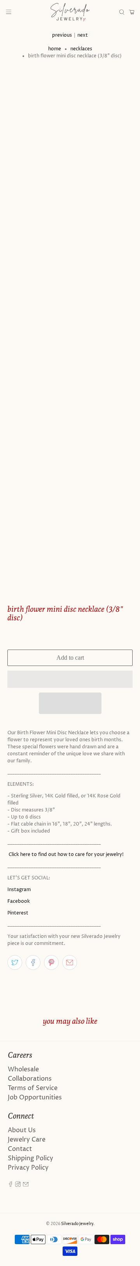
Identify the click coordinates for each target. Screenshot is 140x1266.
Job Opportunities (35, 1097)
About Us (22, 1130)
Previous (62, 35)
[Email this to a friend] (69, 962)
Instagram (19, 889)
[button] (70, 679)
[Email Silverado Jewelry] (25, 1185)
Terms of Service (33, 1088)
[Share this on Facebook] (33, 962)
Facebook (18, 901)
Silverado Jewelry (77, 1224)
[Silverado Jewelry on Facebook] (10, 1185)
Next (82, 35)
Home (54, 49)
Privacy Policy (28, 1167)
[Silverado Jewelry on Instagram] (18, 1185)
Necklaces (81, 49)
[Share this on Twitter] (14, 962)
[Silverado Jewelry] (70, 12)
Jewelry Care (27, 1139)
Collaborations (30, 1078)
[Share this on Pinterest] (51, 962)
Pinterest (17, 913)
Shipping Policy (30, 1158)
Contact (20, 1149)
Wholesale (23, 1069)
